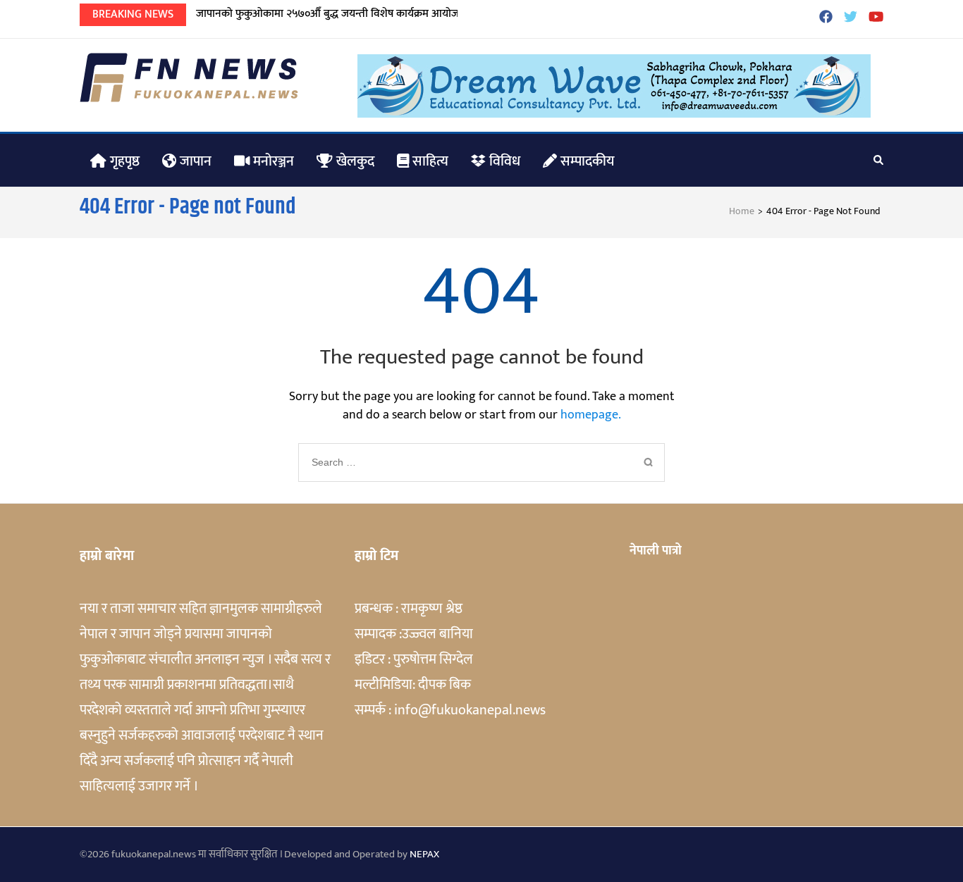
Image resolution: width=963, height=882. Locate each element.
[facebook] (826, 18)
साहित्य (428, 161)
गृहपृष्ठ (123, 161)
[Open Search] (878, 160)
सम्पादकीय (586, 161)
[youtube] (876, 18)
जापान (193, 161)
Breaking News (132, 14)
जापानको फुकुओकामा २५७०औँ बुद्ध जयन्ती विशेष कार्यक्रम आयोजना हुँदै (339, 13)
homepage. (590, 415)
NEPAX (424, 854)
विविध (503, 161)
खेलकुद (353, 161)
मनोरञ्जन (272, 161)
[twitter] (850, 18)
